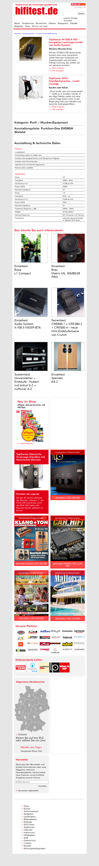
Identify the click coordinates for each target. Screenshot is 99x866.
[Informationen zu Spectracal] (33, 650)
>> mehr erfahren (25, 443)
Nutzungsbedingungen (34, 848)
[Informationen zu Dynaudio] (67, 632)
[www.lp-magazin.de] (54, 674)
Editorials (28, 829)
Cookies (27, 843)
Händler (74, 23)
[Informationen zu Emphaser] (79, 632)
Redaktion (28, 814)
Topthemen (29, 827)
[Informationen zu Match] (33, 644)
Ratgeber (18, 26)
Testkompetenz (31, 811)
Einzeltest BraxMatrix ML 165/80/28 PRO (65, 271)
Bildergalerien (30, 819)
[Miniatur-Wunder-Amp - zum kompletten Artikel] (31, 55)
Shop (27, 26)
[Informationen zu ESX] (21, 638)
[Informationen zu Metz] (45, 644)
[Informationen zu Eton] (33, 638)
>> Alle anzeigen (56, 70)
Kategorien (63, 23)
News (17, 23)
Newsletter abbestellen (28, 790)
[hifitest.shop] (65, 674)
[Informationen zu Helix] (67, 638)
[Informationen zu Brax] (55, 632)
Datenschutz (30, 840)
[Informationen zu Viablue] (55, 650)
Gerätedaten (30, 816)
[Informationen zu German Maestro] (45, 638)
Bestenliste (41, 23)
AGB (26, 837)
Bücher (27, 808)
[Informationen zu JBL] (21, 644)
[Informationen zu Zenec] (79, 650)
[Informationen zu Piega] (79, 644)
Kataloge (28, 821)
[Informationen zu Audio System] (33, 632)
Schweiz (22, 734)
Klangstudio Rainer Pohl (31, 751)
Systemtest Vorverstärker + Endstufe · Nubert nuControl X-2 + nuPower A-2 (26, 382)
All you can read (39, 26)
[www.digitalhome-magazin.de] (21, 674)
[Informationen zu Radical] (21, 650)
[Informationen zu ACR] (21, 632)
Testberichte (28, 23)
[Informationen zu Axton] (45, 632)
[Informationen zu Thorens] (45, 650)
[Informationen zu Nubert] (67, 644)
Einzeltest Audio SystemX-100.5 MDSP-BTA (27, 323)
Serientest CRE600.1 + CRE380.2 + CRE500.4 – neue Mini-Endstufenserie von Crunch (66, 327)
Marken (52, 23)
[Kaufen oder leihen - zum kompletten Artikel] (31, 94)
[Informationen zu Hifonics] (79, 638)
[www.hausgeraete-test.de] (32, 674)
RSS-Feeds (29, 824)
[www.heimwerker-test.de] (44, 674)
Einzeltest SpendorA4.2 (58, 378)
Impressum (29, 832)
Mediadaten (29, 835)
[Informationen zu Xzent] (67, 650)
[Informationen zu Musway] (55, 644)
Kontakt (27, 845)
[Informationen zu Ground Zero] (55, 638)
